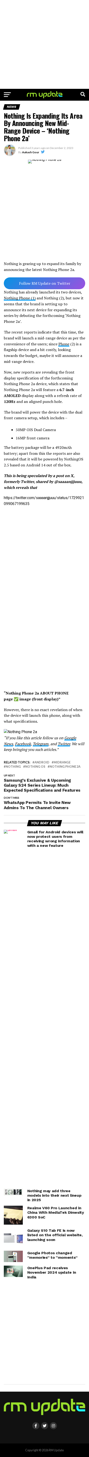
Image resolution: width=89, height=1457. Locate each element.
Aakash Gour (30, 152)
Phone (63, 344)
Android (41, 762)
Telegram (40, 743)
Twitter (64, 743)
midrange (62, 762)
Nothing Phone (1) (20, 298)
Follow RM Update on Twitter (44, 283)
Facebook (23, 743)
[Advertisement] (44, 44)
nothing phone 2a (65, 766)
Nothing (13, 766)
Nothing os (35, 766)
